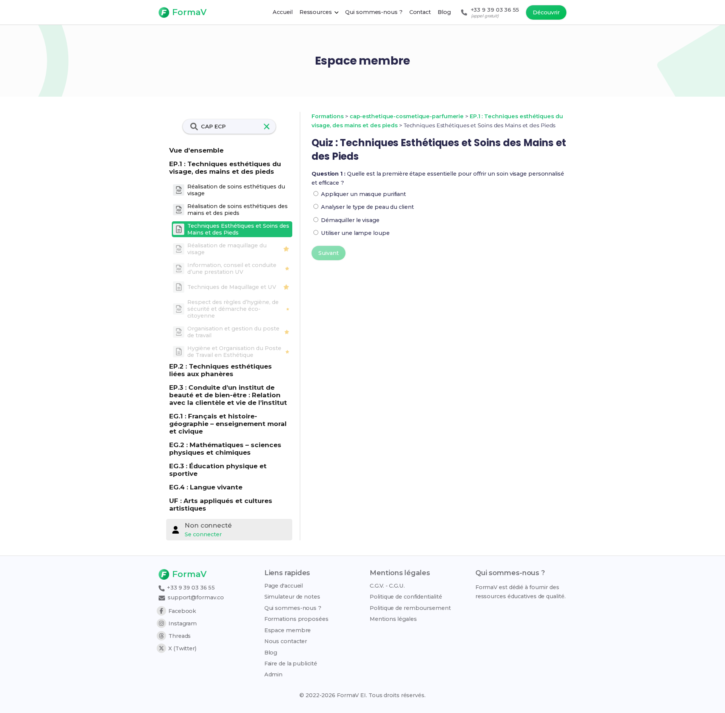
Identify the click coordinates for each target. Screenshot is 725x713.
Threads (179, 636)
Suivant (328, 253)
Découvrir (546, 12)
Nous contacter (285, 641)
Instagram (182, 623)
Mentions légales (393, 619)
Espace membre (287, 630)
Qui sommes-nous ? (292, 608)
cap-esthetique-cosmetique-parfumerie (407, 116)
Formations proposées (296, 619)
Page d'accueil (283, 585)
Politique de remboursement (410, 608)
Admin (273, 674)
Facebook (182, 611)
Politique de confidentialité (406, 596)
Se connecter (203, 534)
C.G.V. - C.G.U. (387, 585)
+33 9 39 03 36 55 (190, 587)
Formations (328, 116)
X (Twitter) (182, 648)
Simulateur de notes (292, 596)
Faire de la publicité (290, 663)
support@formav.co (195, 597)
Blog (271, 652)
